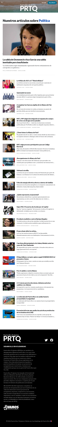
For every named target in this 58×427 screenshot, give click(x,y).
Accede (44, 2)
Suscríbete (52, 2)
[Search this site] (2, 2)
